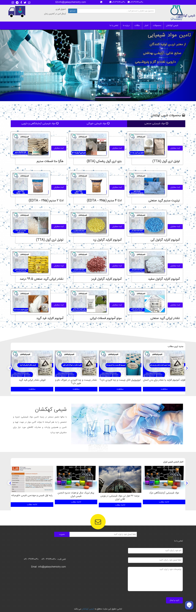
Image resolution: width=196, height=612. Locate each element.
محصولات (157, 25)
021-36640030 (119, 2)
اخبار (146, 25)
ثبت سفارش (175, 148)
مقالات (137, 25)
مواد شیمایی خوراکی (97, 124)
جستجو (72, 10)
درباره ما (126, 25)
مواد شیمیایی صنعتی (155, 124)
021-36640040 (138, 2)
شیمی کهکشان (172, 25)
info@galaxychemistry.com (72, 2)
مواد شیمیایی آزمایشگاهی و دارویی (38, 124)
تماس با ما (114, 25)
